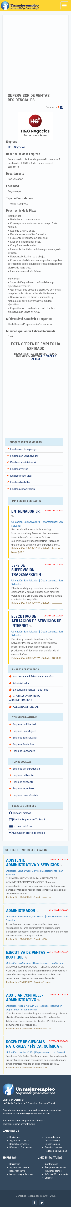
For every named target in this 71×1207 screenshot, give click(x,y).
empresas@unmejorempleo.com (19, 1124)
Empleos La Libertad (24, 724)
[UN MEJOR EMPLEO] (20, 4)
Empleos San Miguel (24, 730)
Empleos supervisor (21, 475)
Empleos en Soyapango (23, 449)
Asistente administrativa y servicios (33, 676)
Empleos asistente (23, 781)
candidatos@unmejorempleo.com (33, 1113)
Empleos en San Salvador (24, 455)
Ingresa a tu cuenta (19, 1140)
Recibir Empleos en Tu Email (29, 819)
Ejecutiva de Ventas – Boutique (30, 689)
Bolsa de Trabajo (47, 1103)
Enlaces (49, 1177)
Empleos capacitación (22, 488)
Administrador (21, 683)
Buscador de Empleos (43, 357)
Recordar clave (17, 1170)
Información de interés (56, 1174)
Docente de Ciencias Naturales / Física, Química (33, 1044)
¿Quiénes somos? (54, 1170)
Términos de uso (53, 1147)
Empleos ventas (19, 468)
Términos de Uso (22, 825)
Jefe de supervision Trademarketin (26, 570)
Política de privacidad (56, 1150)
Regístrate (14, 1137)
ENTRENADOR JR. (26, 511)
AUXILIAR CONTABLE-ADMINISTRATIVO (24, 997)
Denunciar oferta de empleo (29, 832)
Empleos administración (23, 462)
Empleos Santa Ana (23, 744)
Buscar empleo (52, 1144)
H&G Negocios (16, 146)
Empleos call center (24, 775)
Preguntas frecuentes (55, 1167)
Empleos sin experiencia (26, 768)
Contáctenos (51, 1164)
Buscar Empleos (21, 812)
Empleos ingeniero (23, 788)
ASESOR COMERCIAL (25, 706)
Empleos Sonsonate (24, 750)
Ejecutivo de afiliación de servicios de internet (36, 621)
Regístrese (14, 1164)
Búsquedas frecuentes (20, 1147)
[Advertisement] (35, 51)
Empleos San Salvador (25, 737)
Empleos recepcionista (25, 795)
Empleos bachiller (20, 482)
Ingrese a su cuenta (19, 1167)
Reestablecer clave (19, 1144)
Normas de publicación (21, 1174)
